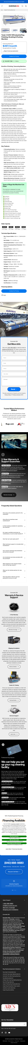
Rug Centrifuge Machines (8, 982)
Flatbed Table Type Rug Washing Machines (12, 980)
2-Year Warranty (14, 614)
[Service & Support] (14, 709)
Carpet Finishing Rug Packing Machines (11, 984)
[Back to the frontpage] (1, 10)
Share (4, 295)
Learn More (8, 849)
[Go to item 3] (24, 30)
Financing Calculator (17, 849)
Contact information (14, 1042)
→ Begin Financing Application (10, 51)
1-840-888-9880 (11, 347)
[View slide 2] (14, 890)
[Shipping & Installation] (14, 640)
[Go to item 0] (5, 30)
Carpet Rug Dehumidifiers (8, 990)
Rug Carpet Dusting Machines (9, 972)
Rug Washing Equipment (8, 978)
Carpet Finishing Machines (9, 10)
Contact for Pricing (14, 56)
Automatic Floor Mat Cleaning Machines (11, 976)
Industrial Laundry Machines (9, 988)
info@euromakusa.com (7, 349)
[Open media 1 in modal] (24, 15)
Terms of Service (17, 394)
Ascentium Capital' (15, 824)
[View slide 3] (15, 890)
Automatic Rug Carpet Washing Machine (11, 974)
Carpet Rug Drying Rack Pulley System (11, 986)
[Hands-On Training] (14, 677)
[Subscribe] (24, 1024)
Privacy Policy (8, 394)
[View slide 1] (12, 890)
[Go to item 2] (15, 30)
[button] (1, 304)
